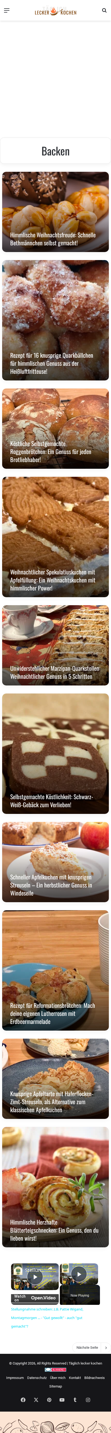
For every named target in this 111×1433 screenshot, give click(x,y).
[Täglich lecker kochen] (55, 10)
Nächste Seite (87, 1348)
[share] (50, 1268)
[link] (18, 1271)
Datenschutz (37, 1378)
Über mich (57, 1378)
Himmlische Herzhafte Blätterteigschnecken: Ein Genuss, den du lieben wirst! (54, 1230)
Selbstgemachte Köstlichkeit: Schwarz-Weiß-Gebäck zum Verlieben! (51, 800)
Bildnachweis (94, 1378)
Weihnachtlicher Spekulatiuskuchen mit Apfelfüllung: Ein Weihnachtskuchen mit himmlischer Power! (52, 579)
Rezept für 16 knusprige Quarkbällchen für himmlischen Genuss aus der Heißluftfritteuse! (51, 363)
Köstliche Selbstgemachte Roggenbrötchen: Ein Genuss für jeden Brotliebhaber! (50, 451)
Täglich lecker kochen (85, 1363)
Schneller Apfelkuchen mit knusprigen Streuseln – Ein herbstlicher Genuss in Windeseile (51, 884)
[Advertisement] (55, 80)
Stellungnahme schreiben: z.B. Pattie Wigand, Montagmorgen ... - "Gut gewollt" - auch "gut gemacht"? (35, 1270)
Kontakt (75, 1378)
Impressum (15, 1378)
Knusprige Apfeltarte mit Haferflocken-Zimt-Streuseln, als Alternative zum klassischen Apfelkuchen (51, 1101)
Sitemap (55, 1386)
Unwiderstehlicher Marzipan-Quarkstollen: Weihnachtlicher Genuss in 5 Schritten (55, 672)
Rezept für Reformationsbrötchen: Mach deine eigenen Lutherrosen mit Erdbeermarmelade (52, 1013)
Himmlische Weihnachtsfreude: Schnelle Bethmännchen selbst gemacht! (53, 238)
